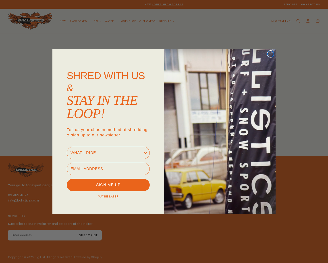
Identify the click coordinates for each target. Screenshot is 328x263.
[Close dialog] (271, 54)
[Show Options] (145, 153)
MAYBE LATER (108, 196)
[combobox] (107, 153)
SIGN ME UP (108, 185)
